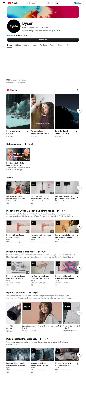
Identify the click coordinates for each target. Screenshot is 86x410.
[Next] (79, 110)
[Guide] (4, 3)
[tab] (9, 45)
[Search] (49, 3)
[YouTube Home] (13, 3)
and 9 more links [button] (21, 35)
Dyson (8, 239)
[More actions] (77, 90)
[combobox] (37, 3)
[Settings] (69, 3)
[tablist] (43, 45)
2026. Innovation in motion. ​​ (16, 80)
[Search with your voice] (57, 3)
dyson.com (12, 35)
